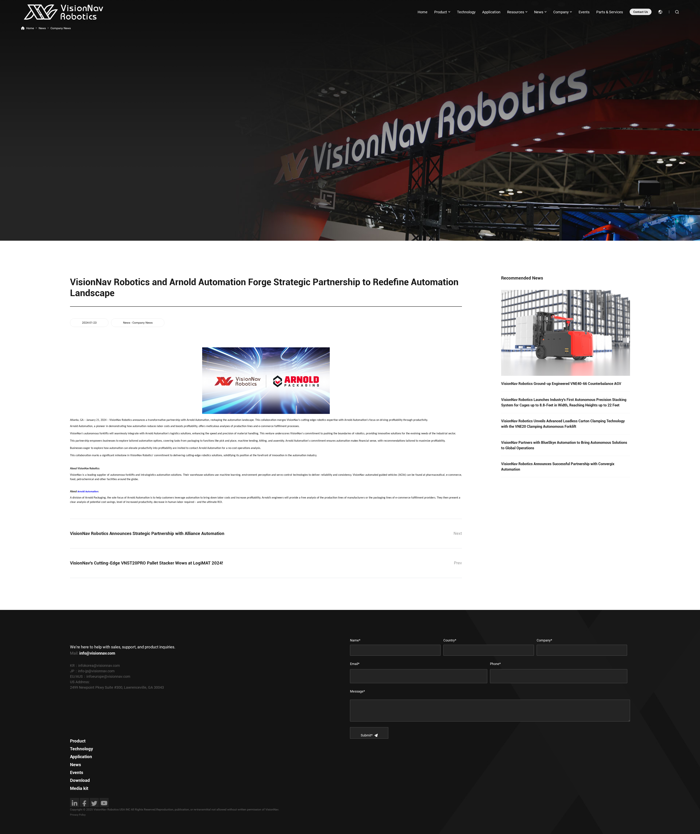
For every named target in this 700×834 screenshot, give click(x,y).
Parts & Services (609, 12)
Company (561, 12)
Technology (466, 12)
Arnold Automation (87, 491)
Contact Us (640, 12)
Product (440, 12)
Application (491, 12)
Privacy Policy (78, 814)
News (538, 12)
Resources (515, 12)
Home (422, 12)
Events (584, 12)
